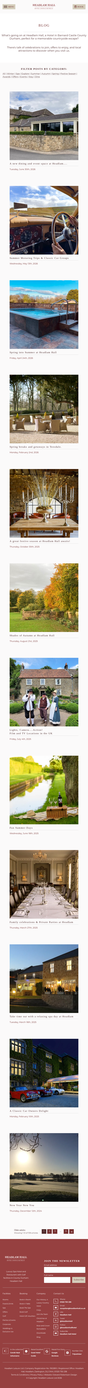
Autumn (46, 74)
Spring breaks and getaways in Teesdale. (36, 446)
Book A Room (25, 1300)
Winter (10, 74)
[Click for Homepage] (16, 1258)
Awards (6, 77)
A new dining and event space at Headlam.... (38, 163)
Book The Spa (25, 1308)
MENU (11, 6)
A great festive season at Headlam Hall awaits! (40, 541)
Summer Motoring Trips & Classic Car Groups (39, 258)
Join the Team (42, 1314)
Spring (55, 74)
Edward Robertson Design (65, 1375)
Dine (37, 77)
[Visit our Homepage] (44, 6)
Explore (25, 74)
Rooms (5, 1300)
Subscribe (79, 1280)
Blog (38, 1337)
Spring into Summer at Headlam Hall (33, 352)
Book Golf (24, 1312)
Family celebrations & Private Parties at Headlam (41, 922)
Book (80, 7)
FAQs (39, 1310)
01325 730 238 (60, 1372)
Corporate (7, 1324)
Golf (4, 1316)
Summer (35, 74)
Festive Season (68, 74)
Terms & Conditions (20, 1375)
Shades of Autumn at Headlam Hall (32, 635)
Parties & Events (9, 1320)
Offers (15, 77)
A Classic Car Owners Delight (29, 1110)
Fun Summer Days (21, 827)
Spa (18, 74)
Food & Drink (8, 1304)
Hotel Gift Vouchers (27, 1316)
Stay (31, 77)
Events (23, 77)
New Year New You (22, 1205)
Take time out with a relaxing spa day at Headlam (41, 1016)
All (4, 74)
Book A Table (25, 1304)
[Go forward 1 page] (71, 1231)
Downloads (41, 1333)
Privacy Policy (36, 1375)
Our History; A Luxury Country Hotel (43, 1303)
